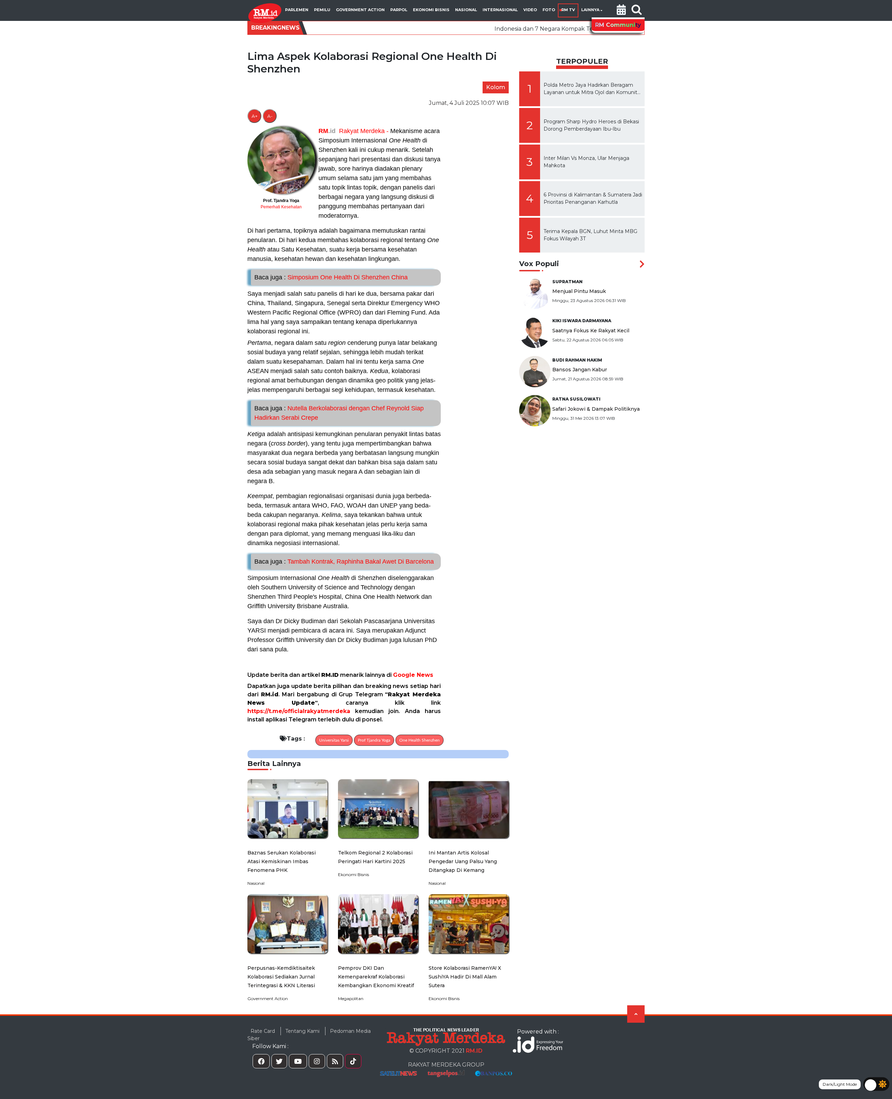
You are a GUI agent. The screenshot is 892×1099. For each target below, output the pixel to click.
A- (269, 116)
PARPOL (398, 9)
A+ (254, 116)
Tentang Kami (302, 1031)
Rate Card (263, 1031)
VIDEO (530, 9)
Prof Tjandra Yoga (374, 740)
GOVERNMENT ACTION (360, 9)
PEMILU (322, 9)
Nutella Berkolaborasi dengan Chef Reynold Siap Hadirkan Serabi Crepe (339, 413)
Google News (413, 675)
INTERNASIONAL (500, 9)
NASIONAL (466, 9)
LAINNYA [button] (590, 9)
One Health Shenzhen (419, 740)
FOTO (549, 9)
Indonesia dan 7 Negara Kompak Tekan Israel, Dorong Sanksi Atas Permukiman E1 (527, 28)
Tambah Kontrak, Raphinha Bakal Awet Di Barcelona (344, 561)
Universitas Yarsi (334, 740)
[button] (621, 10)
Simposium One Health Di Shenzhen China (331, 277)
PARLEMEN (296, 9)
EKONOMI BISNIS (431, 9)
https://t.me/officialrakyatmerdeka (298, 711)
